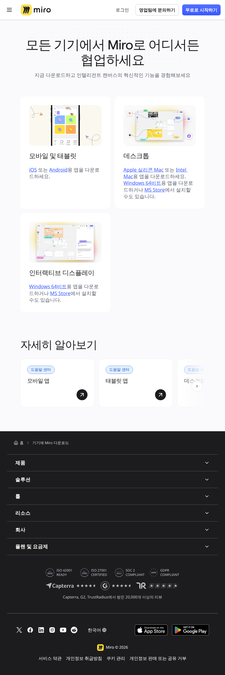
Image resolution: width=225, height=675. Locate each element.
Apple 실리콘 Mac (143, 170)
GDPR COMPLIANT (169, 572)
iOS (33, 170)
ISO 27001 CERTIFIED (99, 572)
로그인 (122, 10)
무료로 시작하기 (201, 10)
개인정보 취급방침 (84, 658)
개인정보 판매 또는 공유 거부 (158, 658)
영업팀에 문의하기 (157, 10)
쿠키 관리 (115, 658)
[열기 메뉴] (9, 10)
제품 (20, 463)
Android (58, 170)
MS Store (154, 190)
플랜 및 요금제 (31, 546)
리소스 (22, 513)
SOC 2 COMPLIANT (135, 572)
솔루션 (22, 479)
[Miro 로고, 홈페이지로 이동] (36, 9)
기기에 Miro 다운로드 (50, 442)
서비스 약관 (50, 658)
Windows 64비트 (142, 183)
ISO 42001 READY (64, 572)
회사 (20, 529)
